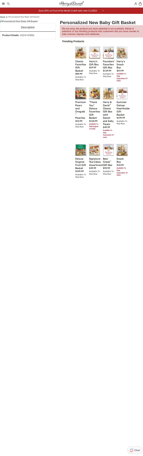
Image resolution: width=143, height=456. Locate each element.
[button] (71, 11)
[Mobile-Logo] (71, 4)
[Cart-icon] (140, 4)
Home (2, 17)
